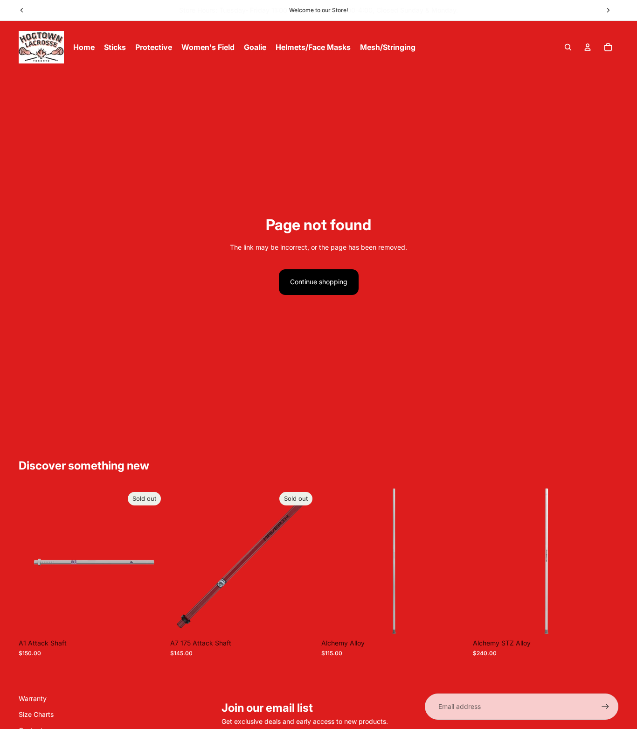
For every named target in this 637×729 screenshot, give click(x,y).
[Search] (568, 47)
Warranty (33, 698)
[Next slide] (608, 10)
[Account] (587, 47)
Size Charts (36, 714)
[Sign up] (605, 706)
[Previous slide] (22, 10)
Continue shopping (318, 282)
